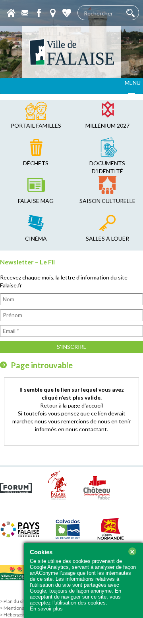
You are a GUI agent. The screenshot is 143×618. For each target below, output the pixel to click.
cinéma (36, 238)
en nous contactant (82, 429)
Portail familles (36, 125)
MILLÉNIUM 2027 (107, 125)
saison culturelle (107, 200)
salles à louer (107, 238)
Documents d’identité (107, 167)
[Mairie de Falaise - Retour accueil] (71, 52)
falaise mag (36, 200)
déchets (35, 163)
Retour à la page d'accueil (71, 405)
